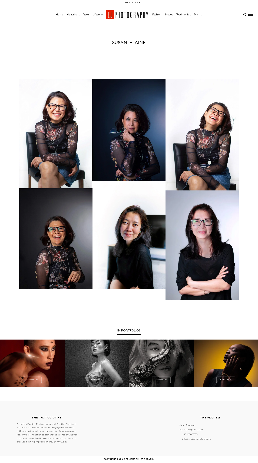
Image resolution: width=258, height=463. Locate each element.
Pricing (198, 14)
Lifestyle (98, 14)
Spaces (168, 14)
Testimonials (183, 14)
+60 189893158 (190, 434)
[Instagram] (120, 3)
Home (60, 14)
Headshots (73, 14)
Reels (86, 14)
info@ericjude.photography (196, 439)
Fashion (156, 14)
